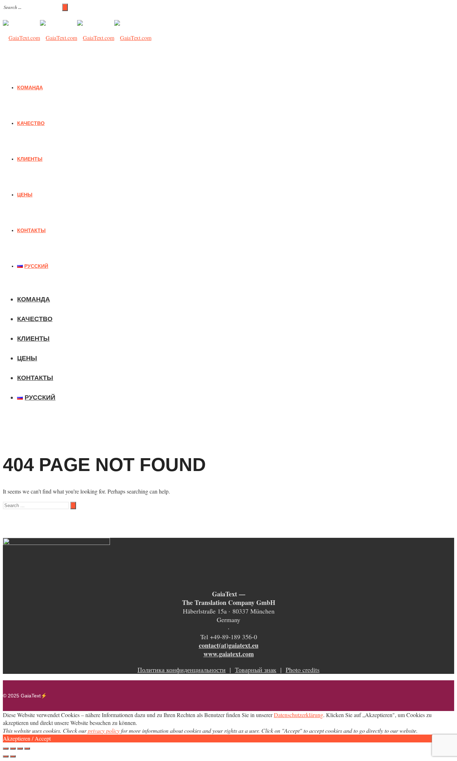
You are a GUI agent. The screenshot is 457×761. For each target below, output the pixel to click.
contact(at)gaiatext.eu (228, 645)
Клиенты (29, 159)
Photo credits (303, 669)
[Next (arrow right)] (13, 756)
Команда (30, 87)
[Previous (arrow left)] (6, 756)
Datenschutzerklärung (298, 715)
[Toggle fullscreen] (20, 748)
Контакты (31, 230)
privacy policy (104, 730)
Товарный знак (255, 669)
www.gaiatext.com (229, 654)
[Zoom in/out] (27, 748)
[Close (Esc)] (6, 748)
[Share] (13, 748)
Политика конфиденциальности (181, 669)
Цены (24, 194)
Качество (31, 123)
